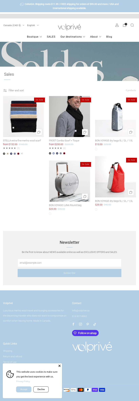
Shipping (7, 350)
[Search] (132, 25)
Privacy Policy (23, 381)
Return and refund (12, 356)
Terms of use (9, 362)
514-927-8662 (79, 316)
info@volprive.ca (81, 310)
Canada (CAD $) (13, 25)
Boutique (32, 36)
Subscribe (69, 273)
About (94, 36)
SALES (51, 36)
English (31, 25)
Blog (109, 36)
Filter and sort (16, 90)
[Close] (59, 366)
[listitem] (69, 6)
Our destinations (71, 36)
